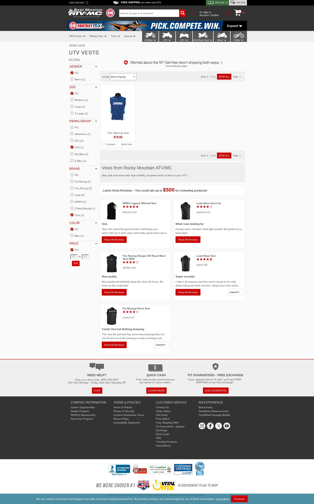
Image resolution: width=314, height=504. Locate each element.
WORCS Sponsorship (83, 415)
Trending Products (166, 441)
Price (73, 243)
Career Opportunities (83, 407)
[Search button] (182, 13)
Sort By (106, 77)
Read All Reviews (114, 239)
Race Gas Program (82, 418)
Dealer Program (80, 411)
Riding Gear (77, 45)
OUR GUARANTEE (216, 390)
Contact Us (162, 407)
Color (74, 223)
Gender (75, 66)
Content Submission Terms (128, 415)
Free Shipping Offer (167, 422)
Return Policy (121, 418)
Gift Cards (162, 415)
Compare (110, 144)
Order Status (163, 411)
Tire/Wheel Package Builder (214, 415)
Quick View (126, 144)
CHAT (97, 390)
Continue (239, 498)
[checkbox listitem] (75, 73)
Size (72, 87)
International (163, 445)
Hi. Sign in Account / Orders (209, 14)
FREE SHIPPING (141, 2)
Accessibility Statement (126, 422)
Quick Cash (162, 434)
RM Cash (219, 2)
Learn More (222, 498)
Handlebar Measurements (214, 411)
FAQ (158, 437)
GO (76, 263)
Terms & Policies (122, 407)
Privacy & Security (123, 411)
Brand (74, 168)
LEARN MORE (156, 390)
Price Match (163, 418)
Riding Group (80, 121)
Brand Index (206, 407)
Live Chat (240, 2)
